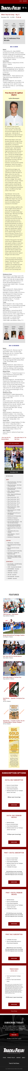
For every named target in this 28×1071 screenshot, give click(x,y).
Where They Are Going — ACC (13, 497)
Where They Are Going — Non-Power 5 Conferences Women (14, 482)
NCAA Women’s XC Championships (14, 516)
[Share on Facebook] (16, 17)
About (23, 1057)
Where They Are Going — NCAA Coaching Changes (13, 507)
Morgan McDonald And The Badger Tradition (13, 635)
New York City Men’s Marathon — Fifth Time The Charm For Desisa (15, 522)
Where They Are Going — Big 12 (13, 501)
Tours (4, 1057)
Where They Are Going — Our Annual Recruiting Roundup (14, 489)
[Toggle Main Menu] (23, 8)
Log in (19, 1038)
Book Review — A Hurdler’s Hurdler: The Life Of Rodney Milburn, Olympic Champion (14, 557)
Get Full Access (14, 443)
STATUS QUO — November (12, 572)
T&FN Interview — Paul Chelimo (13, 542)
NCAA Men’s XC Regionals (13, 518)
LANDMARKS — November (13, 570)
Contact (18, 1057)
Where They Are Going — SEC (13, 505)
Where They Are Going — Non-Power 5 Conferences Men (14, 486)
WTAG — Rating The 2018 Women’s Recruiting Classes (14, 495)
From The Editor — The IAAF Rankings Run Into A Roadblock (15, 564)
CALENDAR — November (12, 578)
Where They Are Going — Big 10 (13, 499)
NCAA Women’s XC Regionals (13, 519)
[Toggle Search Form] (26, 8)
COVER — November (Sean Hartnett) (14, 567)
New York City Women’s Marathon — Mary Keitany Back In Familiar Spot (14, 525)
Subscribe (14, 805)
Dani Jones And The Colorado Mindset (12, 656)
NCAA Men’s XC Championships (14, 537)
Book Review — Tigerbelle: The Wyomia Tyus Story (13, 553)
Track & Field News (11, 8)
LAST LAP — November (12, 574)
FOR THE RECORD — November (13, 576)
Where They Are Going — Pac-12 (14, 503)
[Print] (20, 17)
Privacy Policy (11, 1057)
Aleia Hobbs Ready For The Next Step (15, 550)
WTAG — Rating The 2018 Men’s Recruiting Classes (14, 492)
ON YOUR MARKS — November (13, 568)
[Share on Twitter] (18, 17)
